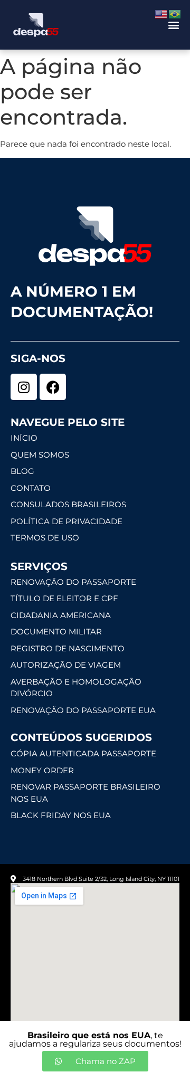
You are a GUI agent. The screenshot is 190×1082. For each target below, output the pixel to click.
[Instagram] (24, 387)
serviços (39, 566)
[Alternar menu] (173, 25)
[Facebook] (53, 387)
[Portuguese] (175, 13)
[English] (161, 13)
